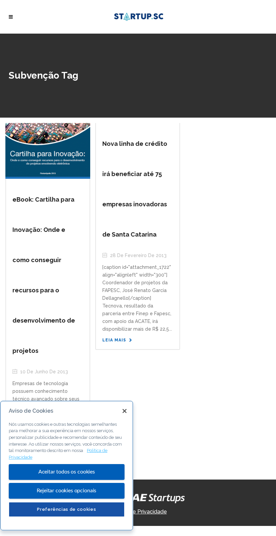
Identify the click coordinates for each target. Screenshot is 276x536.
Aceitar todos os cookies (66, 472)
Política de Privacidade (138, 511)
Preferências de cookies (66, 509)
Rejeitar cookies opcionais (66, 490)
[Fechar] (124, 411)
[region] (66, 466)
